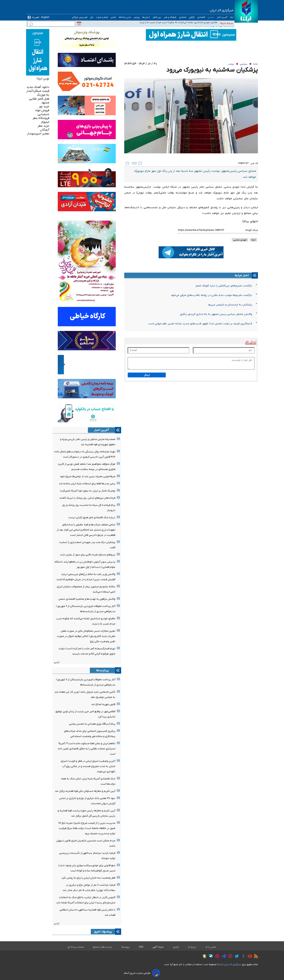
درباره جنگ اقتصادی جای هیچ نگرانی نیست (91, 517)
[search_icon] (31, 25)
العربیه (35, 17)
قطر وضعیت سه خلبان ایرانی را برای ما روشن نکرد (88, 878)
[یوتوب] (249, 957)
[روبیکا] (203, 956)
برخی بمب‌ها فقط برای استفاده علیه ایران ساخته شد (87, 483)
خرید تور (44, 106)
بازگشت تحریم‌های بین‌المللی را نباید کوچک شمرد (223, 286)
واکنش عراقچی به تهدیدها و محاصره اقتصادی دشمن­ (86, 599)
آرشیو (57, 662)
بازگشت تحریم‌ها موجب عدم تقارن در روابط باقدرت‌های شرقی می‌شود (211, 295)
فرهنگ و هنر (170, 17)
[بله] (209, 957)
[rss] (255, 956)
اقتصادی (201, 17)
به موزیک (43, 95)
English (45, 17)
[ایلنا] (246, 11)
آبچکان (44, 130)
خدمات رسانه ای (76, 947)
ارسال (147, 375)
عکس (113, 17)
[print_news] (127, 163)
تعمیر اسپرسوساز (38, 134)
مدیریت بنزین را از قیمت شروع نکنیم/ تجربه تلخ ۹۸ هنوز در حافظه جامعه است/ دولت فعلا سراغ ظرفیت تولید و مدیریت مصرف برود (86, 828)
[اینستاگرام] (229, 957)
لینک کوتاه (251, 230)
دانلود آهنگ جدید (37, 87)
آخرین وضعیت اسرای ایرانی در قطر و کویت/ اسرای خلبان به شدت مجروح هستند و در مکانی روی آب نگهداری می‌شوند (88, 766)
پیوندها (126, 947)
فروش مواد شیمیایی (42, 112)
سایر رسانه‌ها (125, 17)
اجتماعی (182, 17)
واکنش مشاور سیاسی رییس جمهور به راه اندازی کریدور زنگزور (216, 314)
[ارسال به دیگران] (140, 163)
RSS (141, 947)
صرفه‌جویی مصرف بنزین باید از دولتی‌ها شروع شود (87, 476)
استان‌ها (146, 17)
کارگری (192, 17)
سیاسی (211, 17)
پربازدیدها (102, 670)
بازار (92, 17)
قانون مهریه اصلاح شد (103, 704)
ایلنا (231, 17)
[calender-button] (79, 24)
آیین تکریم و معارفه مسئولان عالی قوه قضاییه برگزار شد (85, 791)
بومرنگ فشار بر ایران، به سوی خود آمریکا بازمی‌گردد (87, 490)
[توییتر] (236, 957)
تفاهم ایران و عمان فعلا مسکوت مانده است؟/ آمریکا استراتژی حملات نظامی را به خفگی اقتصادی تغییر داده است (86, 749)
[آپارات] (216, 956)
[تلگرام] (222, 957)
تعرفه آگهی (158, 947)
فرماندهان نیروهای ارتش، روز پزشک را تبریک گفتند (87, 498)
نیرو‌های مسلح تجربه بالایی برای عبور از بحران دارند (87, 554)
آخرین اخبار (222, 17)
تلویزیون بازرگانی (80, 17)
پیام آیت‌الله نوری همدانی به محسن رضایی (92, 724)
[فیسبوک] (242, 957)
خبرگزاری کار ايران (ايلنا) (229, 964)
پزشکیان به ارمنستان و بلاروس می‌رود (230, 305)
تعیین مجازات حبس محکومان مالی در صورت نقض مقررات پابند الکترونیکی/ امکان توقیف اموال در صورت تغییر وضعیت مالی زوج (86, 636)
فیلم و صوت (102, 17)
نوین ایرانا (43, 79)
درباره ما (192, 947)
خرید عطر (43, 126)
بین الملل (157, 17)
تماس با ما (211, 947)
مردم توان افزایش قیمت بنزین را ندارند (197, 23)
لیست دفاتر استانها (102, 947)
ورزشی (137, 17)
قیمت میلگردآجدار (37, 91)
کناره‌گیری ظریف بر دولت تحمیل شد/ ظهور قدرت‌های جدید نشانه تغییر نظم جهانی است (200, 324)
